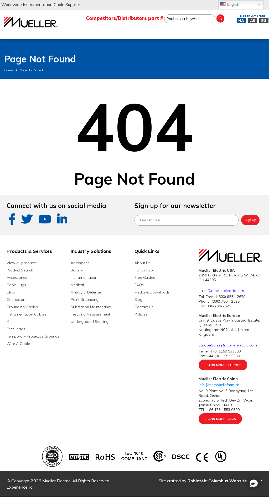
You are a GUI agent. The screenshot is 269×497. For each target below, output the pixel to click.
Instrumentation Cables (26, 314)
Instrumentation (84, 277)
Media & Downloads (152, 292)
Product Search (20, 270)
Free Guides (144, 277)
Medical (77, 284)
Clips (11, 292)
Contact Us (143, 306)
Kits (9, 321)
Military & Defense (86, 292)
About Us (142, 262)
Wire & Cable (18, 343)
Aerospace (80, 262)
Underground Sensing (89, 321)
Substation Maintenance (91, 306)
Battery (77, 270)
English (232, 4)
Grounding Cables (22, 306)
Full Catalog (144, 270)
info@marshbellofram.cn (219, 385)
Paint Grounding (85, 299)
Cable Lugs (16, 284)
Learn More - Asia (220, 419)
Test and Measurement (90, 314)
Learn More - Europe (223, 365)
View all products (22, 262)
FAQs (139, 284)
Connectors (16, 299)
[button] (253, 483)
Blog (138, 299)
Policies (140, 314)
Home (8, 70)
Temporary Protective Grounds (33, 336)
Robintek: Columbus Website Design (225, 480)
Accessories (17, 277)
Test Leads (16, 329)
